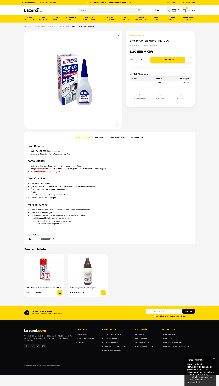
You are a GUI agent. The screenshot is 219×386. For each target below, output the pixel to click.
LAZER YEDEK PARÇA (188, 19)
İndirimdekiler (142, 342)
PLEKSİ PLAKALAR (29, 19)
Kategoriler (40, 26)
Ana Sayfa (28, 26)
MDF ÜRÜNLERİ (43, 19)
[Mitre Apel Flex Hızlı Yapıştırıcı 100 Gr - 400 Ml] (44, 270)
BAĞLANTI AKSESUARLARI (109, 19)
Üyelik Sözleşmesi (111, 338)
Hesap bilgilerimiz (85, 338)
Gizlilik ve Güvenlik (111, 350)
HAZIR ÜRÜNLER (125, 19)
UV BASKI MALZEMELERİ (141, 19)
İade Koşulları (137, 137)
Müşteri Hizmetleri (144, 346)
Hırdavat (51, 26)
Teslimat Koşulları (111, 334)
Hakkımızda (81, 334)
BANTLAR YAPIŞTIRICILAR (89, 19)
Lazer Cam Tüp (168, 334)
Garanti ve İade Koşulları (114, 346)
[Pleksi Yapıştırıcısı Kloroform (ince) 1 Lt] (88, 270)
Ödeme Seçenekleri (117, 137)
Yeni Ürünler (141, 338)
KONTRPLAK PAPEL (71, 19)
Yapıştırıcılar (63, 26)
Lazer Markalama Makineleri (175, 346)
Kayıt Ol (188, 311)
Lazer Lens (167, 338)
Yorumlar (99, 137)
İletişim (80, 342)
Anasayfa (139, 334)
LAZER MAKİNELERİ (173, 19)
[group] (73, 80)
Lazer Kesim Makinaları (173, 342)
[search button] (139, 10)
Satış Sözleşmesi (110, 342)
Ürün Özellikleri (83, 137)
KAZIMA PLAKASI (56, 19)
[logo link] (33, 9)
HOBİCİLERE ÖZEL (157, 19)
